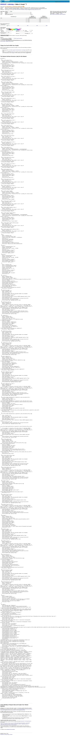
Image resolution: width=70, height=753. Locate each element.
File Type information (18, 38)
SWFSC (66, 1)
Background (27, 9)
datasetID (22, 721)
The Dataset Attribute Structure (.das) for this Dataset (13, 56)
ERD (68, 1)
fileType (26, 721)
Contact (11, 734)
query (30, 721)
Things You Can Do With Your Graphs (9, 45)
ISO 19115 (19, 9)
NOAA (61, 1)
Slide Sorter (13, 51)
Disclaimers (2, 734)
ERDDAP (3, 4)
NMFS (64, 1)
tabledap (11, 4)
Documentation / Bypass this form (6, 41)
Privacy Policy (7, 734)
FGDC (16, 9)
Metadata (22, 9)
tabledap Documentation (11, 729)
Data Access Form (38, 9)
